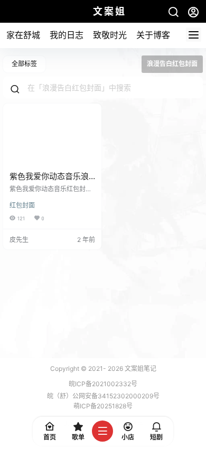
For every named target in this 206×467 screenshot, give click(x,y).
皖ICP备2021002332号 (103, 384)
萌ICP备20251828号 (103, 406)
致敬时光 (110, 35)
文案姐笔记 (139, 368)
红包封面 (22, 205)
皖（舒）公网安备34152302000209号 (103, 396)
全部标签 (24, 64)
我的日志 (66, 35)
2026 (115, 368)
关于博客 (153, 35)
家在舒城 (23, 35)
